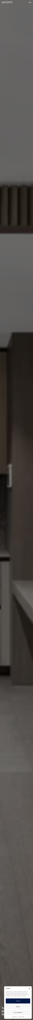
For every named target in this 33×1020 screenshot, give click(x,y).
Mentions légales (21, 1016)
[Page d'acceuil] (7, 2)
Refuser (18, 1006)
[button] (29, 988)
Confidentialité (14, 1016)
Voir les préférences (18, 1012)
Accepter (18, 1001)
